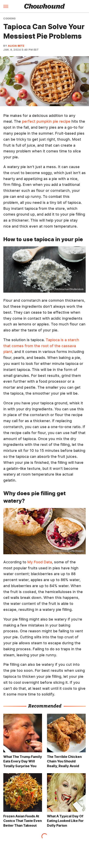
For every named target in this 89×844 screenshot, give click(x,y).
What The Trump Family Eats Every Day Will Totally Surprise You (22, 761)
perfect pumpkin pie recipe (46, 121)
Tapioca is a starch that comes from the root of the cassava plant (41, 346)
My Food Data (39, 562)
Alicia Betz (16, 45)
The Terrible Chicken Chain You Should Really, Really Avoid (64, 761)
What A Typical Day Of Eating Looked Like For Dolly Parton (65, 820)
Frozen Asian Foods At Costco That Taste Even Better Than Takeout (22, 820)
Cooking (9, 18)
